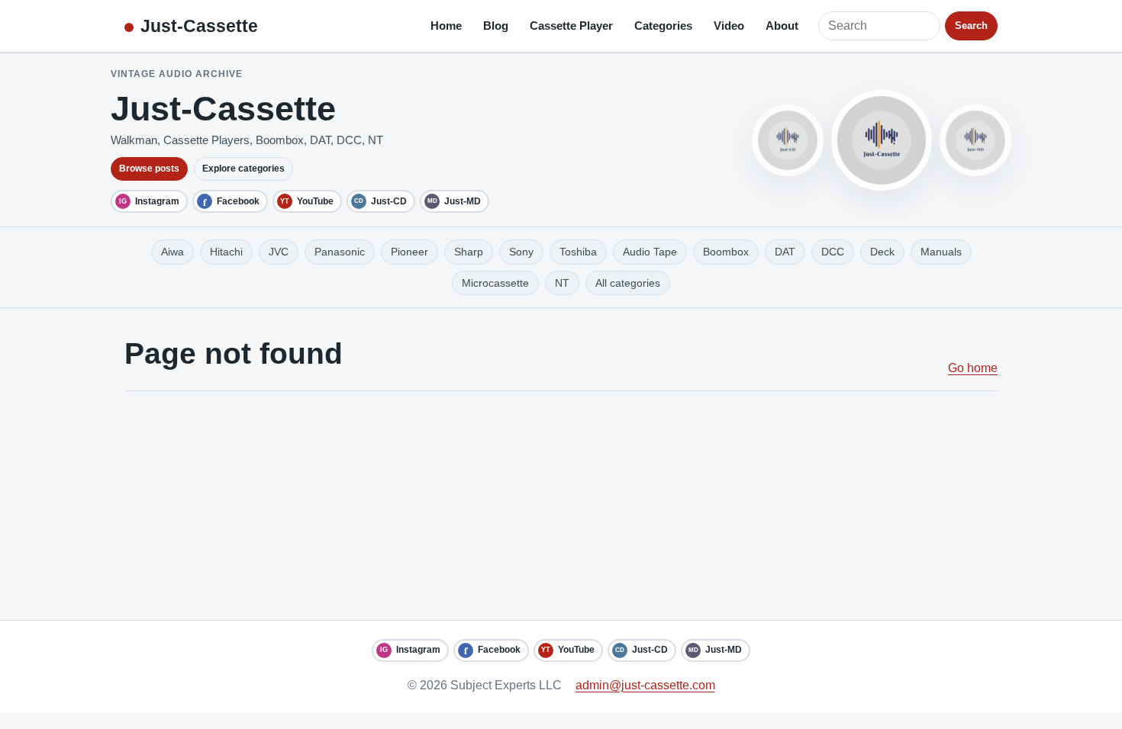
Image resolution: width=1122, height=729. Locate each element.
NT (562, 283)
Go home (973, 367)
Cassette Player (571, 25)
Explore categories (243, 168)
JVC (279, 252)
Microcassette (495, 283)
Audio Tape (650, 252)
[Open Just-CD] (788, 140)
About (782, 25)
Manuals (941, 252)
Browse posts (149, 168)
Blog (495, 25)
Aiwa (172, 252)
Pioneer (409, 252)
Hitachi (226, 252)
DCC (832, 252)
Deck (882, 252)
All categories (627, 283)
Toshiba (578, 252)
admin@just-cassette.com (645, 685)
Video (729, 25)
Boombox (726, 252)
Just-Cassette (199, 26)
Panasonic (339, 252)
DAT (785, 252)
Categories (663, 25)
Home (446, 25)
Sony (521, 252)
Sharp (468, 252)
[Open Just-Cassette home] (881, 140)
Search (971, 25)
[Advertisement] (561, 505)
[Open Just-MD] (975, 140)
